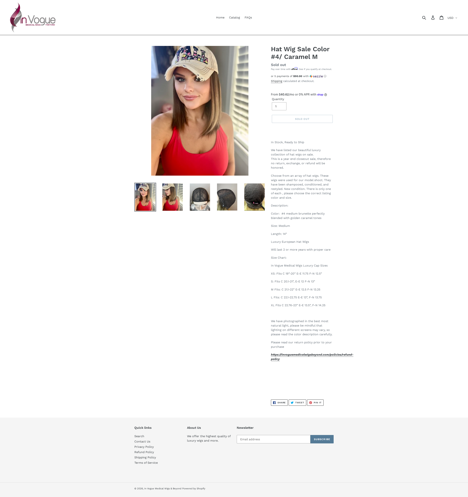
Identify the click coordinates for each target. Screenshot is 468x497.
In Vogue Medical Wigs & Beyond (162, 488)
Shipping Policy (145, 457)
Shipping (276, 81)
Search (139, 436)
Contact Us (142, 441)
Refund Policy (144, 452)
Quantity (278, 99)
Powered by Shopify (193, 488)
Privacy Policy (144, 447)
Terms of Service (146, 462)
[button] (302, 76)
